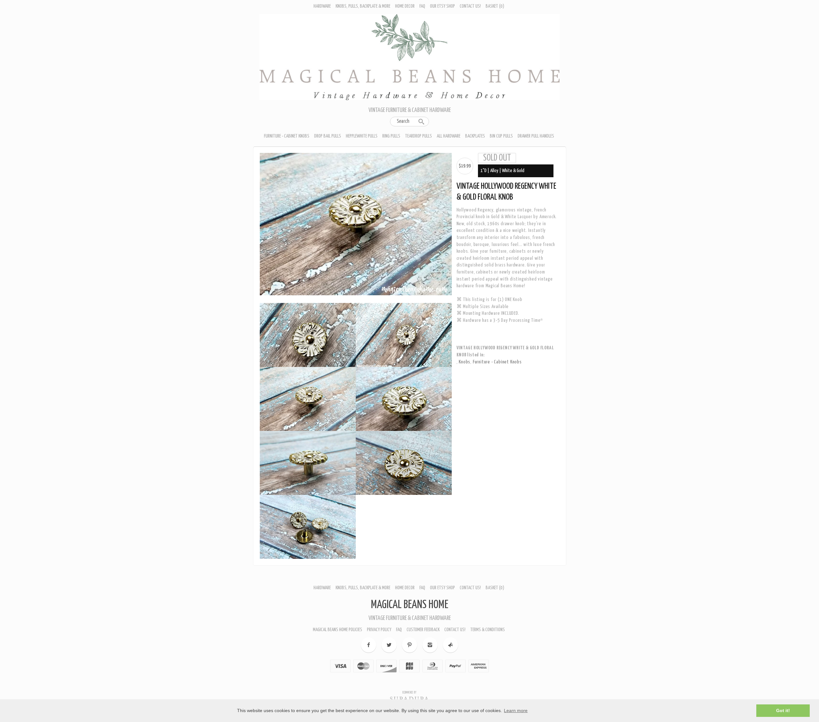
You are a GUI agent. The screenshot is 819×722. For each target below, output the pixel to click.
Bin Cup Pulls (501, 136)
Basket (495, 6)
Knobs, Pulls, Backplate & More (363, 6)
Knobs (464, 362)
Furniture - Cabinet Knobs (286, 136)
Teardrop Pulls (418, 136)
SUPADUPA (410, 696)
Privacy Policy (379, 627)
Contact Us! (470, 6)
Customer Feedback (423, 627)
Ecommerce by (409, 690)
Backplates (475, 136)
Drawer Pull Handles (536, 136)
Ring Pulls (391, 136)
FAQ (422, 6)
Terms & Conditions (487, 627)
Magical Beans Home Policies (337, 627)
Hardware (322, 6)
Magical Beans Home (409, 602)
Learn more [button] (516, 710)
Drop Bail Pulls (327, 136)
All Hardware (448, 136)
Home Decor (405, 6)
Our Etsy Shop (442, 6)
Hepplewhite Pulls (362, 136)
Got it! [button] (783, 710)
